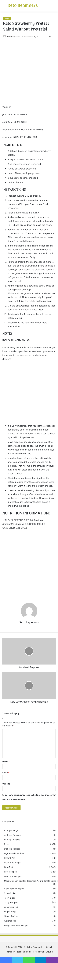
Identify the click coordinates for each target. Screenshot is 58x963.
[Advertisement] (29, 75)
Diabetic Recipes (12, 849)
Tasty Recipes (11, 902)
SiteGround (47, 952)
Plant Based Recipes (14, 888)
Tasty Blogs (9, 898)
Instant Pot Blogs (12, 862)
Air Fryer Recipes (12, 835)
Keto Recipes (10, 872)
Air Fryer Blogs (11, 830)
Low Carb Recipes (13, 876)
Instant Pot (9, 858)
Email (5, 772)
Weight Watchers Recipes (16, 925)
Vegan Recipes (11, 916)
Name (6, 761)
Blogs (7, 18)
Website (6, 784)
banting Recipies (12, 839)
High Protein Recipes (14, 853)
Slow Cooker (10, 893)
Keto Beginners (13, 36)
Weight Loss (10, 921)
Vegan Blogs (10, 911)
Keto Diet (8, 867)
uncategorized (11, 907)
